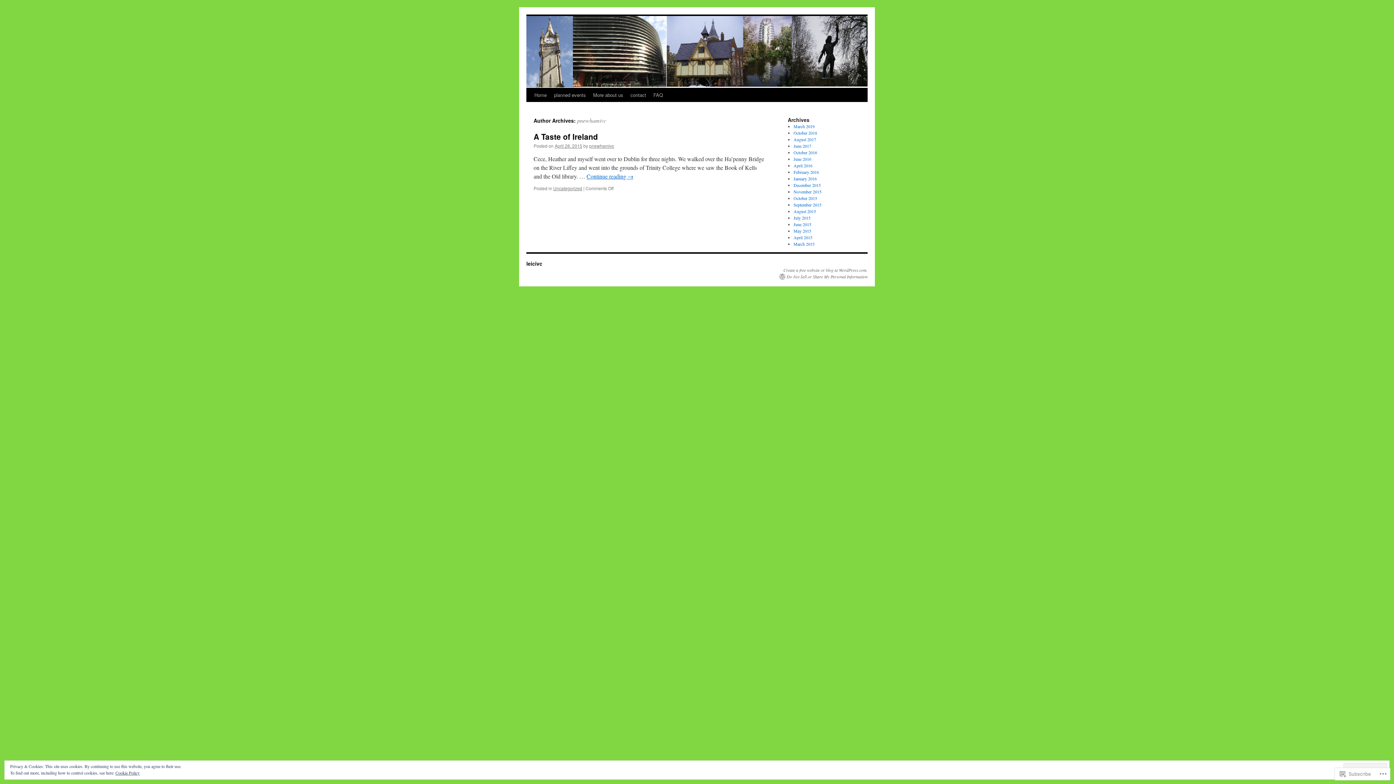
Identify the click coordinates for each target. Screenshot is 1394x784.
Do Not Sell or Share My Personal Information (827, 276)
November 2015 (808, 192)
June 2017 (802, 146)
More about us (608, 94)
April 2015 (803, 237)
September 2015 (808, 205)
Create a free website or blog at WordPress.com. (825, 270)
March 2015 (804, 244)
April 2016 (803, 165)
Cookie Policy (127, 773)
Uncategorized (567, 188)
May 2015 (802, 231)
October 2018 (805, 133)
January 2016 (805, 178)
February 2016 (806, 172)
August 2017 (805, 139)
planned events (570, 94)
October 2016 (805, 152)
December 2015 (807, 185)
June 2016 (802, 159)
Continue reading (610, 176)
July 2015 (802, 218)
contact (638, 94)
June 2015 (802, 224)
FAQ (658, 94)
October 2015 (805, 198)
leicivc (534, 263)
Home (540, 94)
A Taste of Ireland (566, 136)
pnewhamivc (591, 120)
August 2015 (805, 211)
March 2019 (804, 126)
